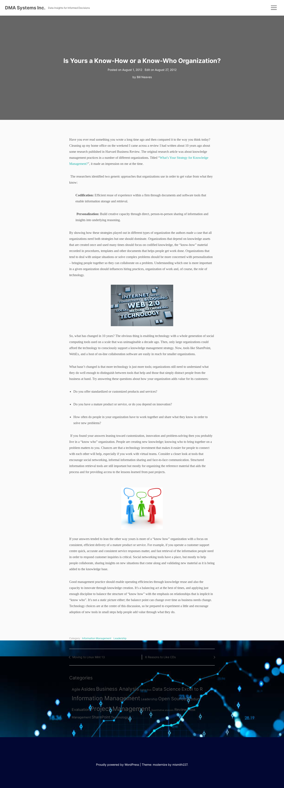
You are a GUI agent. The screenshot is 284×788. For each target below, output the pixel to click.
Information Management (96, 638)
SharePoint (101, 717)
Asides (88, 689)
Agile (76, 689)
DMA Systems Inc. (25, 7)
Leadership (120, 638)
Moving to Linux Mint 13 (88, 657)
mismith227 (179, 764)
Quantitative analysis (162, 710)
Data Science (166, 689)
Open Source (172, 698)
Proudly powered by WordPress (117, 764)
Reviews (181, 709)
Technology (119, 717)
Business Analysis (117, 689)
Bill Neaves (144, 77)
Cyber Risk (146, 690)
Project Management (120, 708)
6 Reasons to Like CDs (160, 657)
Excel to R (192, 689)
